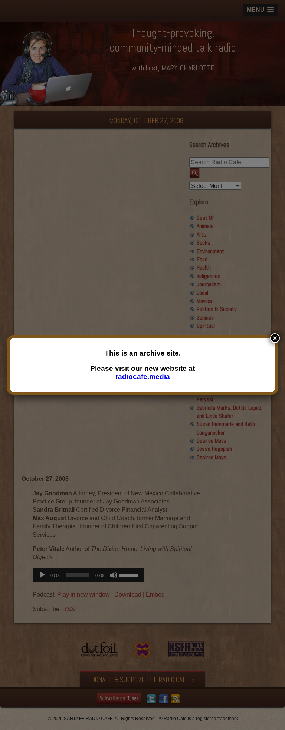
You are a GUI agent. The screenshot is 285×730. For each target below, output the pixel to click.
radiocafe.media (142, 376)
